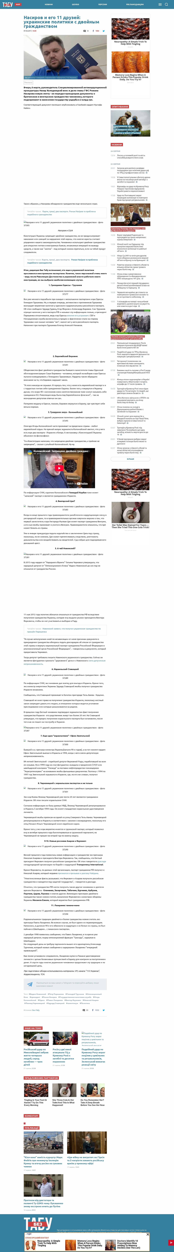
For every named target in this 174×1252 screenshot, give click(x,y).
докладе (102, 861)
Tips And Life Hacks (130, 530)
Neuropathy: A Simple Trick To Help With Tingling (130, 493)
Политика (85, 1003)
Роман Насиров (50, 997)
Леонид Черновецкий (35, 1003)
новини (49, 4)
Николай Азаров (91, 1000)
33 (88, 31)
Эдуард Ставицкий (56, 1003)
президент (35, 997)
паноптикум (72, 1003)
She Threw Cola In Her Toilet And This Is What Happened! (63, 1102)
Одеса (42, 1000)
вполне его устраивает (78, 315)
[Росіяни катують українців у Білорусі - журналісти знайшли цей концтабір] (130, 322)
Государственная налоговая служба (75, 997)
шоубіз (75, 4)
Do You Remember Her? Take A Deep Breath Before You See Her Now (92, 1102)
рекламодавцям (135, 4)
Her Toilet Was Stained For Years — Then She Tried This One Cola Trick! (130, 526)
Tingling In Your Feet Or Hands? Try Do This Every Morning (35, 1102)
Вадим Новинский (38, 994)
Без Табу (35, 1010)
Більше (130, 459)
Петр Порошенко (56, 994)
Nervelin (130, 497)
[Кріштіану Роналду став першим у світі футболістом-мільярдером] (130, 215)
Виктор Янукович (73, 1000)
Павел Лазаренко (55, 1000)
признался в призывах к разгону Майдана (78, 873)
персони (102, 4)
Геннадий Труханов (75, 994)
